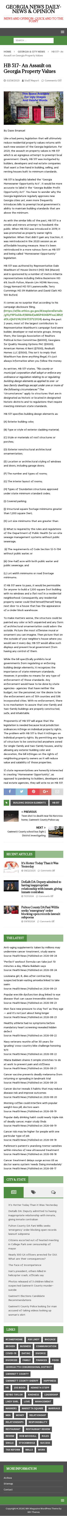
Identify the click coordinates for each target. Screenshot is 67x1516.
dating (26, 1353)
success (45, 1443)
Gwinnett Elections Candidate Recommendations (26, 1298)
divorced (11, 1360)
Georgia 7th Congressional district (29, 1367)
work (41, 1450)
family (27, 1360)
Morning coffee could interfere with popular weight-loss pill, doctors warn (30, 1105)
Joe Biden (19, 1388)
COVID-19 (11, 1353)
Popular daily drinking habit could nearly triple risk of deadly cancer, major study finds (33, 1119)
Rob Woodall (27, 1436)
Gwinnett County (17, 1374)
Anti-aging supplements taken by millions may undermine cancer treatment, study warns (32, 949)
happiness (50, 1381)
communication (46, 1346)
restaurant (13, 1429)
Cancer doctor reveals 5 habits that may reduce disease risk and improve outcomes (33, 1091)
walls (29, 1450)
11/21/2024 (29, 896)
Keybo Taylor (14, 1395)
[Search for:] (34, 40)
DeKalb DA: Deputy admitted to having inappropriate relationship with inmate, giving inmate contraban (41, 887)
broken (10, 1346)
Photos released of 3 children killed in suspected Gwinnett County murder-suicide (30, 1285)
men (8, 1415)
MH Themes (34, 1512)
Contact (8, 1490)
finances (41, 1360)
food (55, 1360)
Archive (8, 1478)
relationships (14, 1422)
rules (45, 1436)
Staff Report (32, 81)
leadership (51, 1395)
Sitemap (8, 1484)
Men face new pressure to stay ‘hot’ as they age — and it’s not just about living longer (33, 1011)
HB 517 (55, 803)
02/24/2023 (13, 81)
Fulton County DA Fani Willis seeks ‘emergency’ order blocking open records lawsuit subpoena (40, 912)
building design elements (29, 803)
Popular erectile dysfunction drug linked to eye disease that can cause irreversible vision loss (32, 996)
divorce (41, 1353)
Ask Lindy (33, 1339)
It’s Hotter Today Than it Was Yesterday (39, 864)
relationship (37, 1415)
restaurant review (38, 1429)
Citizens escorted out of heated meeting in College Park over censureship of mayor (33, 1244)
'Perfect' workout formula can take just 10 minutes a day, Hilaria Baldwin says (30, 964)
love (27, 1401)
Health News (19, 956)
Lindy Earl (12, 1401)
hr (7, 1388)
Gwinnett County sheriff (22, 1381)
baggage (50, 1339)
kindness (33, 1395)
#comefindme (14, 1339)
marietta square (32, 1408)
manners (11, 1408)
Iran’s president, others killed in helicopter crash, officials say (27, 1273)
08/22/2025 (29, 870)
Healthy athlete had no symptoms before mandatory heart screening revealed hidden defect (30, 1027)
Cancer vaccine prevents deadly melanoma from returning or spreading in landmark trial (33, 1076)
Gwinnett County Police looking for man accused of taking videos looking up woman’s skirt (32, 1310)
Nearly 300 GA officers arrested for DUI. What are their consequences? (32, 1257)
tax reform (13, 1450)
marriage (54, 1408)
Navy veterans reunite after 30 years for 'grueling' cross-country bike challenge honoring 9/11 (32, 1046)
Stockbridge (27, 1443)
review (10, 1436)
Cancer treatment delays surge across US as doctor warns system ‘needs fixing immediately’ (33, 1162)
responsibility (38, 1422)
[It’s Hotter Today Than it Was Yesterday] (11, 867)
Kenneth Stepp (40, 1388)
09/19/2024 (29, 921)
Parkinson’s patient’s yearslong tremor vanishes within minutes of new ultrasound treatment (33, 1148)
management (43, 1401)
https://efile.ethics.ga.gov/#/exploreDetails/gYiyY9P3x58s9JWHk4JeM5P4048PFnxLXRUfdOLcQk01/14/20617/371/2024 (33, 315)
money (20, 1415)
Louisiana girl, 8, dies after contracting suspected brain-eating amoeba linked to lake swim (32, 980)
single (10, 1443)
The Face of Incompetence (24, 1265)
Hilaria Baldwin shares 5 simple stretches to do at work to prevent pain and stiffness (32, 1062)
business (25, 1346)
